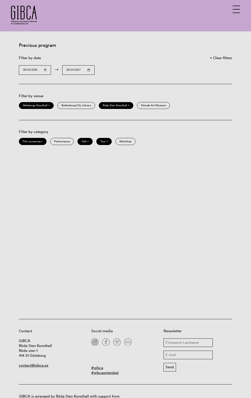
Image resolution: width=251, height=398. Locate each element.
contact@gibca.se (33, 365)
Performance (62, 141)
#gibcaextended (105, 372)
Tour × (104, 141)
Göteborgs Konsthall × (36, 105)
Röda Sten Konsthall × (116, 105)
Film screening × (33, 141)
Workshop (125, 141)
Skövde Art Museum (153, 105)
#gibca (97, 367)
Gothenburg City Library (76, 105)
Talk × (85, 141)
